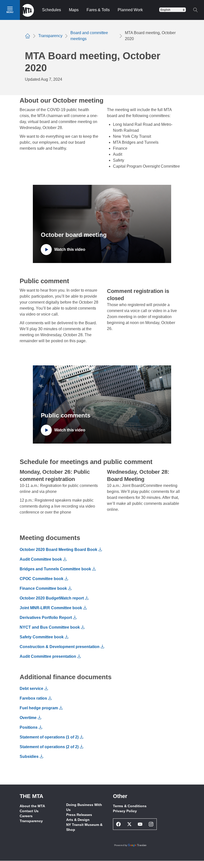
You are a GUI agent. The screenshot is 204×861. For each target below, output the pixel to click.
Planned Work (130, 10)
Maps (74, 10)
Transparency (31, 821)
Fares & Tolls (98, 10)
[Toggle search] (195, 10)
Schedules (51, 10)
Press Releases (79, 815)
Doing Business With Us (84, 807)
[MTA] (28, 10)
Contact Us (29, 811)
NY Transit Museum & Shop (84, 827)
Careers (26, 816)
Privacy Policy (125, 811)
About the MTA (32, 806)
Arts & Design (78, 820)
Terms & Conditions (130, 806)
